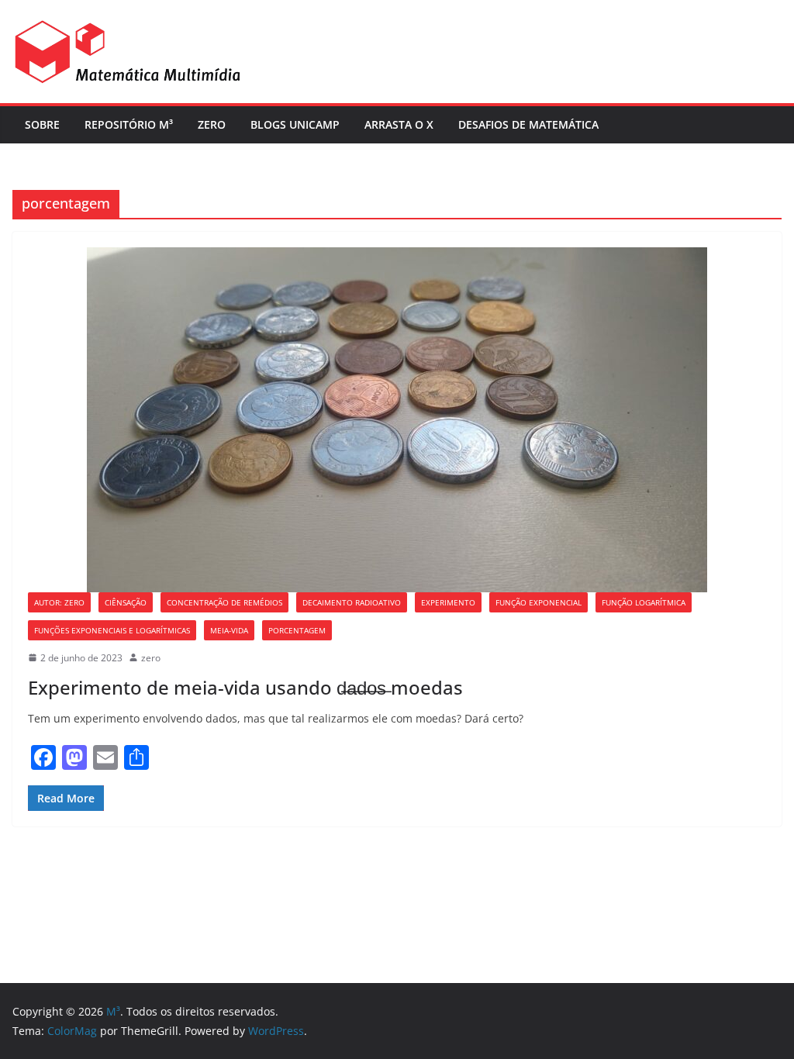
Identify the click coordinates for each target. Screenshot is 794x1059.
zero (151, 657)
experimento (448, 602)
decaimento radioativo (351, 602)
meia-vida (229, 630)
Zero (212, 124)
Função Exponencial (538, 602)
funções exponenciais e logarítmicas (112, 630)
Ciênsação (126, 602)
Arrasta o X (398, 124)
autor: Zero (59, 602)
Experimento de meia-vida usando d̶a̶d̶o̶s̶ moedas (245, 687)
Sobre (42, 124)
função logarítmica (643, 602)
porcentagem (297, 630)
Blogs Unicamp (295, 124)
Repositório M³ (129, 124)
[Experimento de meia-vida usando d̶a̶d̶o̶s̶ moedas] (397, 419)
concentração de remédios (224, 602)
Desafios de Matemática (528, 124)
